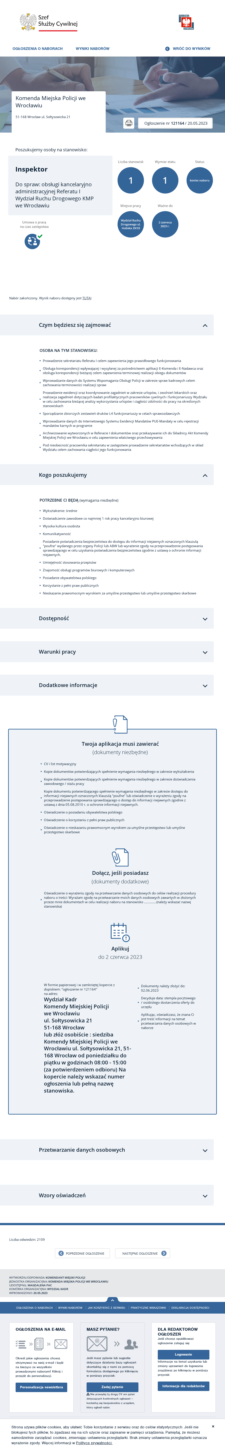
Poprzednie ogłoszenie (85, 1253)
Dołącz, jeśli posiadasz (120, 877)
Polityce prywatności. (94, 1442)
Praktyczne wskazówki (148, 1308)
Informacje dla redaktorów (183, 1386)
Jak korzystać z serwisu (106, 1308)
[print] (128, 123)
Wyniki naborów (92, 48)
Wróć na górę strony (112, 1299)
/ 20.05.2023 (175, 123)
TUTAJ (86, 298)
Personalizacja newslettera (41, 1387)
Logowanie (183, 1354)
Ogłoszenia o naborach (38, 48)
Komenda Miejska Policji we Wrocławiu (51, 101)
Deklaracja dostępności (190, 1308)
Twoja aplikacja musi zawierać (120, 748)
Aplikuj (120, 953)
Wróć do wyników (191, 48)
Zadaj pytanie (112, 1387)
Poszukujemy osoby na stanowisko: (51, 150)
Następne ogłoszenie (140, 1253)
